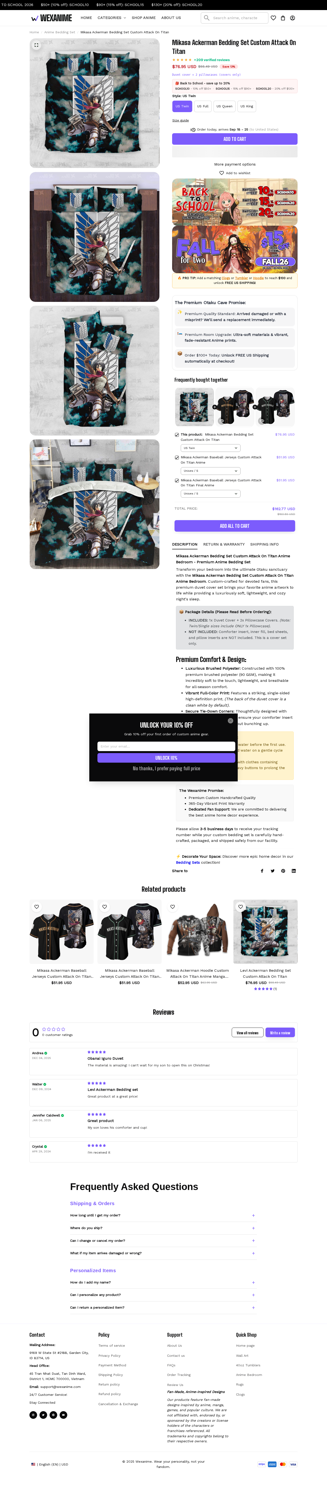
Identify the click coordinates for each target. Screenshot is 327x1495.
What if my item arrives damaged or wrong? (106, 1253)
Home (34, 32)
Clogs (226, 278)
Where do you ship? (86, 1228)
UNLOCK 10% (166, 758)
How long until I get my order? (95, 1215)
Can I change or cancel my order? (97, 1240)
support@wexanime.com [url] (60, 1387)
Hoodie (258, 278)
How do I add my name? (90, 1282)
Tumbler (241, 278)
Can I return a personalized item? (97, 1307)
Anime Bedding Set (59, 32)
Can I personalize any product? (95, 1295)
